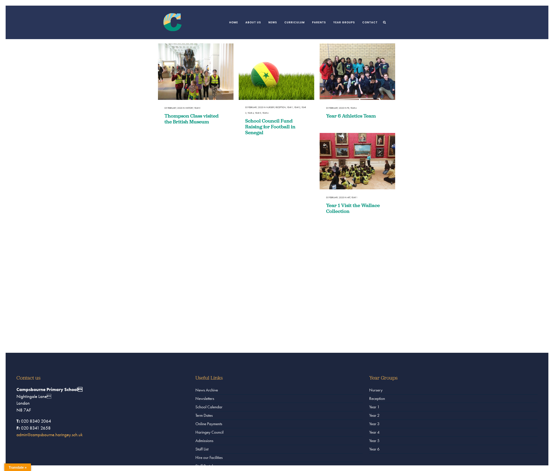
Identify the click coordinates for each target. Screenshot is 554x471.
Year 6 (265, 113)
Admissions (204, 440)
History (189, 108)
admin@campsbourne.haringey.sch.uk (49, 434)
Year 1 (290, 107)
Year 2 (297, 107)
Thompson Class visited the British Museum (191, 119)
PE (348, 108)
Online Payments (208, 423)
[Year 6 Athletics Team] (357, 71)
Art (348, 197)
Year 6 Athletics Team (351, 116)
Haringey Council (209, 432)
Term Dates (204, 415)
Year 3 (374, 423)
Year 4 (251, 113)
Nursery (270, 107)
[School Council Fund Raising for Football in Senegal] (276, 71)
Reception (280, 107)
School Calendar (208, 407)
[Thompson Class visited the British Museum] (196, 71)
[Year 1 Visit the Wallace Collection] (357, 161)
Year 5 (197, 108)
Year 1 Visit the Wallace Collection (353, 208)
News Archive (206, 390)
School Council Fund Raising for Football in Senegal (270, 127)
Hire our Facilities (209, 457)
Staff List (201, 449)
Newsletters (204, 398)
